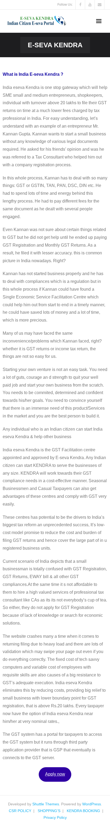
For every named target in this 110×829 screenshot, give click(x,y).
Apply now (55, 774)
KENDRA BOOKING (83, 811)
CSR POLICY (20, 811)
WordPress (91, 804)
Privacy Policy (55, 817)
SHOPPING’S (49, 811)
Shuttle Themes (45, 804)
